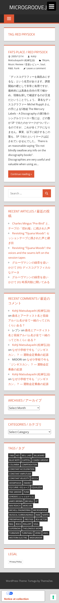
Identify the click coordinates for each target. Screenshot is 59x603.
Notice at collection (16, 599)
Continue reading (20, 174)
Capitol (26, 460)
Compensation (29, 464)
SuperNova (15, 528)
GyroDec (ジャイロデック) (21, 496)
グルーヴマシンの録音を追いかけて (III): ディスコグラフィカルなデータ (29, 267)
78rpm (45, 60)
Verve (38, 533)
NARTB (45, 514)
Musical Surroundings (21, 514)
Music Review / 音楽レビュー (23, 64)
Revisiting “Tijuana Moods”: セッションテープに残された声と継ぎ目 (29, 238)
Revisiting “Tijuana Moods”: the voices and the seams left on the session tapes (29, 253)
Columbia (14, 464)
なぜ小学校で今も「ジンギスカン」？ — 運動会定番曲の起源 (28, 364)
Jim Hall (29, 501)
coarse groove (40, 460)
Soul (36, 524)
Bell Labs (27, 455)
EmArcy (28, 483)
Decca (34, 478)
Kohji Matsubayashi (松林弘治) (31, 311)
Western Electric (18, 537)
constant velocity (19, 478)
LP (36, 501)
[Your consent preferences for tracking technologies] (53, 597)
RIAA (11, 524)
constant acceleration (21, 469)
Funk (26, 492)
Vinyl (45, 533)
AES (18, 455)
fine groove (15, 492)
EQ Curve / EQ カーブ (19, 487)
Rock (18, 524)
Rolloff (27, 524)
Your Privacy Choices (26, 593)
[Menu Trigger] (51, 6)
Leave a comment (36, 68)
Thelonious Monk (32, 528)
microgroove (40, 510)
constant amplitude (20, 473)
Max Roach (15, 505)
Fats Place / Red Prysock (28, 52)
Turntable (27, 533)
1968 (11, 455)
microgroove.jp (29, 7)
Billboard (39, 455)
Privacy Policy (16, 562)
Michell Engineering (20, 510)
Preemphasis (15, 519)
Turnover (14, 533)
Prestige (29, 519)
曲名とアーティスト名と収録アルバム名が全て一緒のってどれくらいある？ (29, 320)
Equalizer (36, 487)
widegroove (36, 537)
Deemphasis (15, 483)
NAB (38, 514)
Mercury (27, 505)
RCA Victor (41, 519)
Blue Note (14, 460)
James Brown (16, 501)
